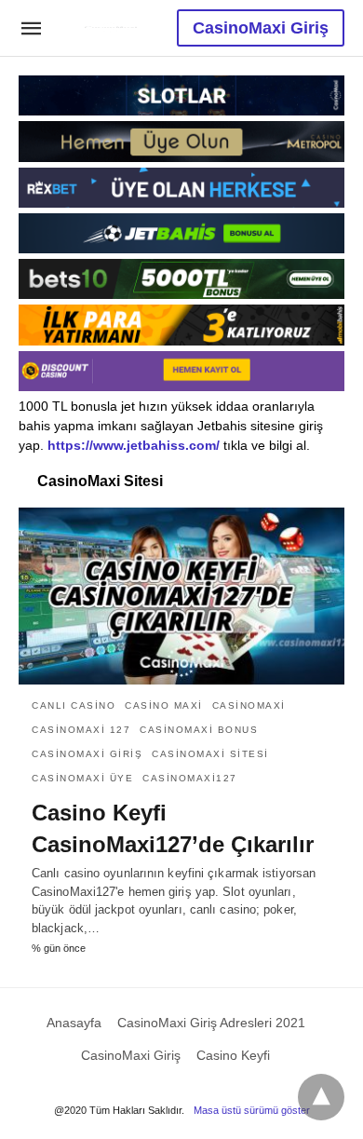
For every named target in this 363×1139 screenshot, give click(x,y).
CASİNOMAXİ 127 (81, 730)
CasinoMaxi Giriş (261, 28)
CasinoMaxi (249, 705)
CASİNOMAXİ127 (189, 778)
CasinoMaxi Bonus (199, 730)
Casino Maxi (164, 705)
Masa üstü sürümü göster (252, 1110)
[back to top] (321, 1097)
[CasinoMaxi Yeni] (111, 27)
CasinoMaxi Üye (82, 778)
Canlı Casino (73, 705)
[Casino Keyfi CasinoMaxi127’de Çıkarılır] (181, 596)
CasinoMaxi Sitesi (210, 754)
